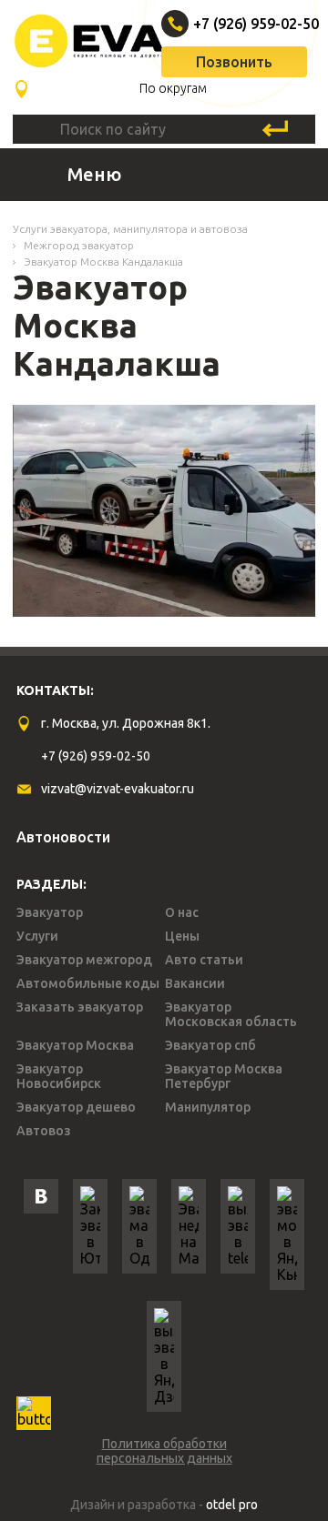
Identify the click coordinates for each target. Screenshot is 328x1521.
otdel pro (232, 1504)
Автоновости (63, 837)
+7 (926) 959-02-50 (236, 23)
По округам (173, 88)
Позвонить (234, 62)
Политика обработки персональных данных (164, 1451)
